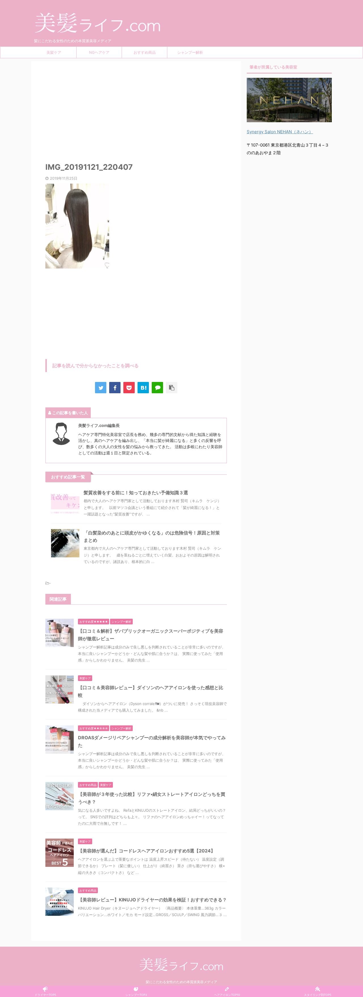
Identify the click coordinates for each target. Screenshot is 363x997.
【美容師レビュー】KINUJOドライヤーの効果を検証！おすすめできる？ (152, 900)
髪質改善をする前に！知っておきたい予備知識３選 (136, 492)
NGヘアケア (99, 52)
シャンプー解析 (190, 52)
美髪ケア (54, 52)
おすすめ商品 (145, 52)
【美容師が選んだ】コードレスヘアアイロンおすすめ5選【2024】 (146, 851)
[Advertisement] (136, 109)
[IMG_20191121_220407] (143, 387)
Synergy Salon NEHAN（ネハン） (280, 131)
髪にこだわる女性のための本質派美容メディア (181, 982)
